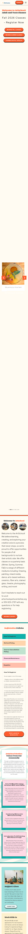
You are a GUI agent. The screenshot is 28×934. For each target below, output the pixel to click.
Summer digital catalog (14, 40)
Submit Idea (11, 906)
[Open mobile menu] (25, 2)
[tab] (14, 636)
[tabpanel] (14, 704)
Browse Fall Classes (14, 29)
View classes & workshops (14, 734)
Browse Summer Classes (14, 35)
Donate (19, 2)
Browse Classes (9, 616)
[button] (9, 509)
